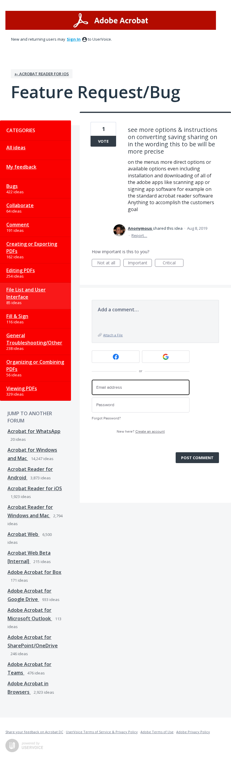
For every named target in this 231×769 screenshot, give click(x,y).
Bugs (12, 186)
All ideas (16, 147)
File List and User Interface (26, 293)
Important (140, 263)
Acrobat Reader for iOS (35, 488)
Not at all (108, 263)
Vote (103, 141)
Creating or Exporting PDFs (31, 247)
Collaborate (20, 205)
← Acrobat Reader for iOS (41, 73)
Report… (139, 235)
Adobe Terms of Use (157, 732)
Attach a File (113, 335)
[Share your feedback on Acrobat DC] (110, 20)
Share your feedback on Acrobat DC (34, 732)
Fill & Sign (17, 316)
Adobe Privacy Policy (193, 732)
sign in (74, 39)
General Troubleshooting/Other (34, 339)
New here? (141, 431)
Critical (173, 263)
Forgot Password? (106, 418)
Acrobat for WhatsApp (34, 431)
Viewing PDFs (21, 388)
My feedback (21, 166)
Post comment (197, 457)
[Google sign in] (166, 356)
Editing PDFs (20, 270)
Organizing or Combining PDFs (35, 365)
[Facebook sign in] (116, 356)
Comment (17, 224)
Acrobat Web (23, 534)
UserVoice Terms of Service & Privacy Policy (102, 732)
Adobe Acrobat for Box (34, 572)
